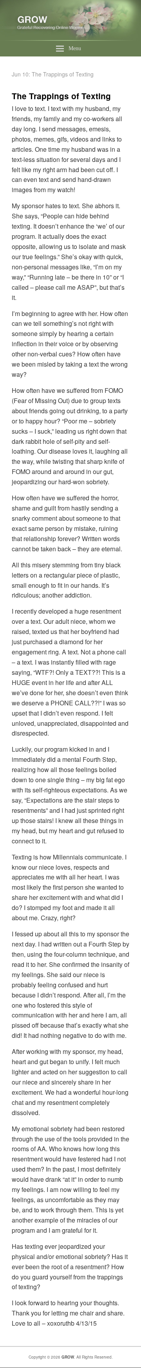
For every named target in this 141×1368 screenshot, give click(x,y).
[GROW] (70, 38)
